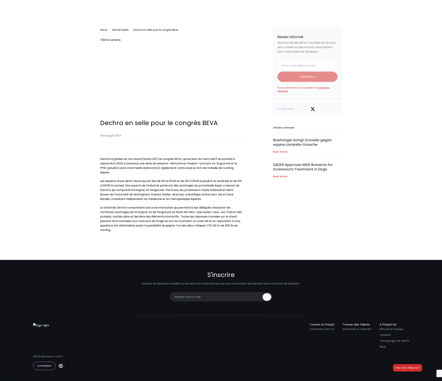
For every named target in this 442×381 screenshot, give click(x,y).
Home (103, 30)
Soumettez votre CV (322, 329)
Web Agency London (52, 356)
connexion (44, 366)
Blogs (383, 346)
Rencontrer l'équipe (391, 329)
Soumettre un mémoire (357, 329)
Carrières (385, 335)
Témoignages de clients (394, 341)
